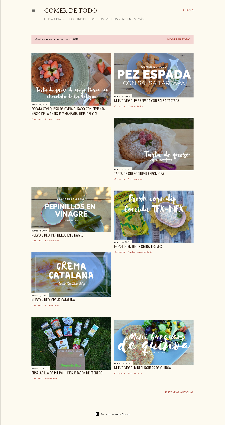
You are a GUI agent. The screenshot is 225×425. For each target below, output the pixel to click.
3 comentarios (52, 240)
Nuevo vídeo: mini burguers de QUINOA (142, 368)
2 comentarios (135, 373)
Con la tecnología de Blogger (115, 414)
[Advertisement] (71, 153)
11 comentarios (52, 119)
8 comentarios (135, 179)
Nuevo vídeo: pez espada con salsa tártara (146, 101)
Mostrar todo (178, 39)
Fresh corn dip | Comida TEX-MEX (138, 246)
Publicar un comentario (140, 252)
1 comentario (51, 378)
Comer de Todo (70, 10)
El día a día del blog (59, 19)
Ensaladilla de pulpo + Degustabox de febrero (66, 373)
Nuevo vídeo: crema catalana (53, 300)
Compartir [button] (36, 119)
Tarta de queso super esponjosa (139, 173)
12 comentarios (135, 106)
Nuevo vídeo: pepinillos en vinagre (57, 235)
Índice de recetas (90, 19)
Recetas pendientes (121, 19)
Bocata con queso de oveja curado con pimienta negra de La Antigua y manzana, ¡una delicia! (68, 111)
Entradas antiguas (179, 392)
